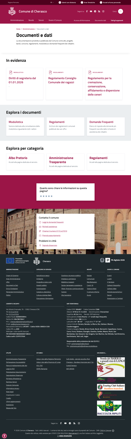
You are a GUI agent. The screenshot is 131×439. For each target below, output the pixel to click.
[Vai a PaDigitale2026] (112, 260)
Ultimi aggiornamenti (13, 401)
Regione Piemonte (13, 2)
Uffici (8, 282)
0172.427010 (13, 312)
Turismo (63, 292)
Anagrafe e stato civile (44, 282)
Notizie (89, 275)
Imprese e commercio (68, 279)
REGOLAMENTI (58, 72)
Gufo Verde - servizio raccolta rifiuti (78, 359)
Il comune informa (93, 292)
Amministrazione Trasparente (16, 359)
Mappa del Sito (11, 408)
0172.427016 (14, 314)
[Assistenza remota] (113, 430)
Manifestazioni (92, 282)
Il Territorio (110, 282)
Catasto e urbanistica (43, 292)
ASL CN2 (39, 365)
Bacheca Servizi (11, 382)
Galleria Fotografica (113, 285)
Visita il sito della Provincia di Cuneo (48, 362)
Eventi (109, 275)
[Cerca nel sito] (120, 11)
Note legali (10, 391)
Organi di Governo (12, 275)
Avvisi (89, 295)
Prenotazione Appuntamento (16, 372)
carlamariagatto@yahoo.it (80, 343)
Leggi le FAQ (10, 369)
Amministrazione (29, 29)
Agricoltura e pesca (42, 275)
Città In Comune (105, 430)
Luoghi (109, 279)
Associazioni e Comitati (115, 298)
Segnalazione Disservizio (14, 375)
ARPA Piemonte (41, 369)
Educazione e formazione (44, 298)
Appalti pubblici (41, 285)
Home (18, 29)
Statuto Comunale (12, 385)
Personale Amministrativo (15, 292)
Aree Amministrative (13, 279)
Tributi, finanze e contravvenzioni (72, 288)
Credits (8, 398)
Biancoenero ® (73, 433)
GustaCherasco (71, 365)
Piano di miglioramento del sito (16, 365)
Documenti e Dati (12, 285)
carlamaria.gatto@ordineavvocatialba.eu (83, 346)
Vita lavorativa (66, 295)
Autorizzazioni (41, 288)
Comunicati (90, 279)
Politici (8, 295)
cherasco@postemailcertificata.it (21, 321)
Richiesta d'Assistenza (13, 378)
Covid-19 (90, 285)
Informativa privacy (12, 388)
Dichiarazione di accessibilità (15, 362)
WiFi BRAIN (70, 369)
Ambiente (39, 279)
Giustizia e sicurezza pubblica (71, 275)
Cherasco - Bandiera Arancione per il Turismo (81, 362)
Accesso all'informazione (82, 20)
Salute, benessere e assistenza (71, 285)
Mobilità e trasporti (67, 282)
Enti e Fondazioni (12, 288)
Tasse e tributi (91, 288)
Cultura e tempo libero (43, 295)
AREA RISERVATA (65, 436)
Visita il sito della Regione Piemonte (48, 359)
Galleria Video (111, 288)
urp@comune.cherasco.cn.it (20, 324)
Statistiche (10, 405)
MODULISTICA (18, 72)
